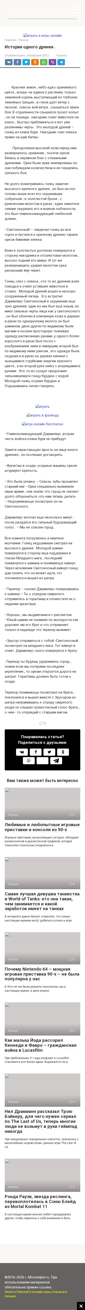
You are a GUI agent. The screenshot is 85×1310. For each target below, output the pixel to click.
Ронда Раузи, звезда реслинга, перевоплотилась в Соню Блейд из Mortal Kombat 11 (40, 1201)
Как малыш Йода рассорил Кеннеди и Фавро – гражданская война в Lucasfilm (40, 1045)
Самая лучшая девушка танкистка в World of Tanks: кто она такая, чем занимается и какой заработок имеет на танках (42, 901)
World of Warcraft (17, 1292)
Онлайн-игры (41, 1292)
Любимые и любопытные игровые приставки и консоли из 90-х (42, 827)
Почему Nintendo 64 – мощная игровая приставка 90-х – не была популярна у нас (42, 974)
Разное (62, 55)
